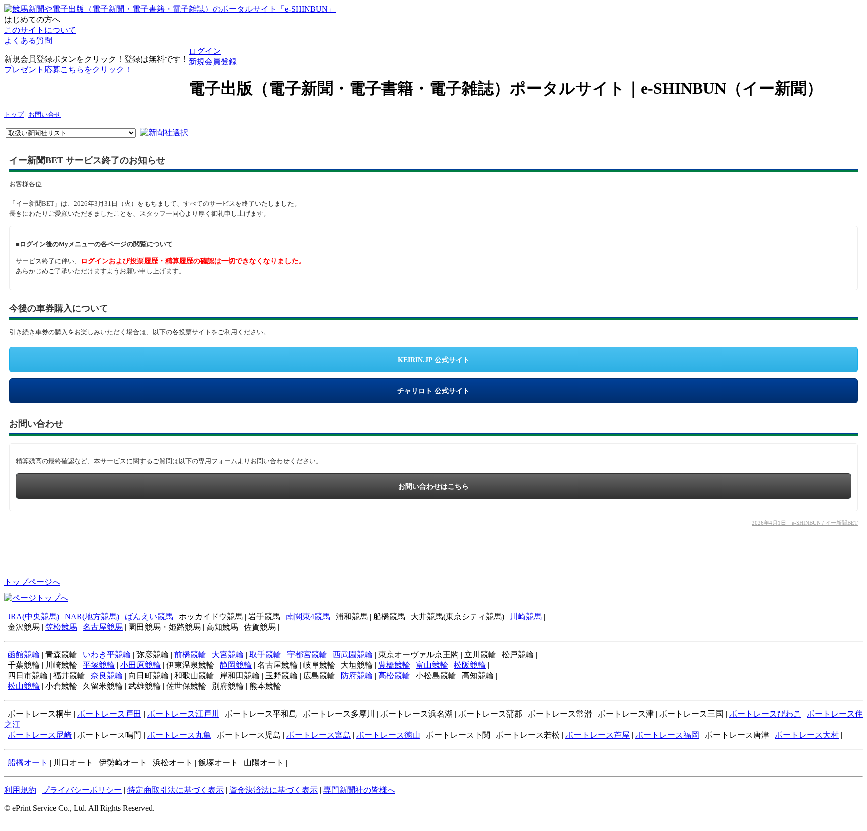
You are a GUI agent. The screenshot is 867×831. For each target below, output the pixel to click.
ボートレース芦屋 (597, 735)
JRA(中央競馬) (33, 616)
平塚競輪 (99, 665)
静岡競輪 (236, 665)
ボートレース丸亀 (179, 735)
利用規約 (20, 790)
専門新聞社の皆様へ (359, 790)
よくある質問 (28, 40)
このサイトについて (40, 30)
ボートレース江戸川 (183, 713)
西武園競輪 (353, 654)
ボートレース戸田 (109, 713)
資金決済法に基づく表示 (273, 790)
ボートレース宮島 (318, 735)
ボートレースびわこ (765, 713)
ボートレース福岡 (667, 735)
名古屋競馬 (103, 627)
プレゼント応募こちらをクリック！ (68, 69)
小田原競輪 (140, 665)
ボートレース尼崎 (40, 735)
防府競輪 (357, 675)
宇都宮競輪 (307, 654)
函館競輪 (24, 654)
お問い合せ (44, 114)
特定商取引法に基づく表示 (175, 790)
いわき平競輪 (107, 654)
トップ (14, 114)
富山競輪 (432, 665)
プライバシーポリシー (82, 790)
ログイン (205, 51)
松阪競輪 (470, 665)
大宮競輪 (228, 654)
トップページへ (32, 582)
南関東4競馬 (308, 616)
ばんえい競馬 (149, 616)
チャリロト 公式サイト (433, 391)
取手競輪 (265, 654)
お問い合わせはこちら (433, 486)
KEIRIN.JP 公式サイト (434, 360)
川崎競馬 (526, 616)
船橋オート (28, 762)
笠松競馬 (61, 627)
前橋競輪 (190, 654)
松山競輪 (24, 686)
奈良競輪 (107, 675)
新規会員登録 (213, 61)
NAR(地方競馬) (92, 616)
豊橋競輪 (394, 665)
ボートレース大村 (807, 735)
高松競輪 (394, 675)
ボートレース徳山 (388, 735)
